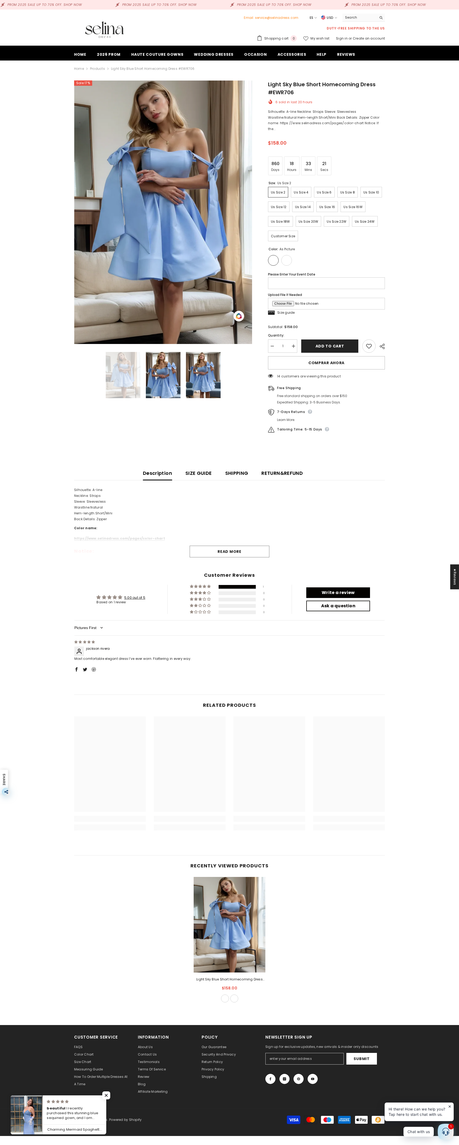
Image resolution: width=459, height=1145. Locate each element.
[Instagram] (284, 1079)
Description (157, 473)
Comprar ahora (326, 362)
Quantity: (276, 335)
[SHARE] (380, 346)
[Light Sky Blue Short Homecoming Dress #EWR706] (229, 924)
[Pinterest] (299, 1079)
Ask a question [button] (338, 606)
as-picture (225, 998)
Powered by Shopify (125, 1119)
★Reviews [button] (455, 577)
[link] (110, 819)
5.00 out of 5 (134, 597)
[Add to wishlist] (369, 346)
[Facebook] (270, 1079)
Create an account (369, 38)
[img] (84, 642)
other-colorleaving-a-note (234, 998)
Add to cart (330, 346)
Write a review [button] (338, 592)
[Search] (363, 18)
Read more (229, 551)
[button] (200, 587)
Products (97, 68)
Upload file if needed (285, 294)
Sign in (342, 38)
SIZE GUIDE (198, 473)
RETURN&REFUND (282, 473)
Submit (361, 1058)
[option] (163, 212)
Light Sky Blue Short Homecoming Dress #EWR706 (229, 979)
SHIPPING (236, 473)
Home (79, 68)
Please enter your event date (291, 274)
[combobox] (359, 17)
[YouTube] (313, 1079)
